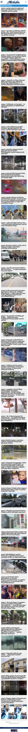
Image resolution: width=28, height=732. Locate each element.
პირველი (8, 722)
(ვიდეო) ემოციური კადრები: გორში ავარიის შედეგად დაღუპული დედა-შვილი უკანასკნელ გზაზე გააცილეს (13, 247)
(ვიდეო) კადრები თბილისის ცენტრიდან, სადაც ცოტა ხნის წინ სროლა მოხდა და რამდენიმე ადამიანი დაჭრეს (12, 10)
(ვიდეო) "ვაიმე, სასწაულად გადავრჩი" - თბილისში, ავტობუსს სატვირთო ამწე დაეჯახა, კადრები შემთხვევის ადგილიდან (13, 128)
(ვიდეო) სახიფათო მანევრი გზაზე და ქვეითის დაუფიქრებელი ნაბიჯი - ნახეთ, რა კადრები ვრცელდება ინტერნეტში (14, 489)
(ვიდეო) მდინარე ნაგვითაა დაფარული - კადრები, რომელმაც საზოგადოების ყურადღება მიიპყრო (12, 442)
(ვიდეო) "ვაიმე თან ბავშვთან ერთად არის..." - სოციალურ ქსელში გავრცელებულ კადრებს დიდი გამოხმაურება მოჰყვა (14, 224)
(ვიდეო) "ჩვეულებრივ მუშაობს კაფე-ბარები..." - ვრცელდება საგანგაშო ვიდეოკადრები (11, 655)
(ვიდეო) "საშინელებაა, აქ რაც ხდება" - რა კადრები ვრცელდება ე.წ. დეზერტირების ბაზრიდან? (13, 106)
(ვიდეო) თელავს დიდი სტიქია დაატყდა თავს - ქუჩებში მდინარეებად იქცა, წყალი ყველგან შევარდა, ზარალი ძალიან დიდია (13, 533)
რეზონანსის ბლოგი (6, 5)
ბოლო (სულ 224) (14, 723)
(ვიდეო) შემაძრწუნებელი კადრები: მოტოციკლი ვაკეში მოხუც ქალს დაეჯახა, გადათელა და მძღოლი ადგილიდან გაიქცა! (13, 556)
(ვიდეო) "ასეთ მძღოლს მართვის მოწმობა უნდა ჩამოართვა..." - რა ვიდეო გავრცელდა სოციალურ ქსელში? (13, 269)
